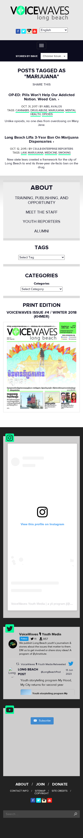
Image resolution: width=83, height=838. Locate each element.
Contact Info (19, 790)
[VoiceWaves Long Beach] (41, 12)
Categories (41, 284)
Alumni (41, 231)
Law (24, 152)
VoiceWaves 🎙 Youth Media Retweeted (43, 664)
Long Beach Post (28, 671)
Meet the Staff (41, 212)
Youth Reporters (41, 221)
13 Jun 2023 (69, 672)
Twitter (23, 31)
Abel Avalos (53, 106)
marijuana (56, 110)
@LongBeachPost (51, 672)
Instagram (29, 31)
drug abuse (38, 110)
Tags (42, 248)
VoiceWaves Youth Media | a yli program (38, 603)
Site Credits (59, 790)
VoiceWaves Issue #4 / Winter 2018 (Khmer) (42, 314)
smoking (64, 152)
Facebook (18, 31)
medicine (51, 152)
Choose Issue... (53, 56)
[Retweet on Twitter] (17, 664)
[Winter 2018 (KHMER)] (41, 367)
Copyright (41, 793)
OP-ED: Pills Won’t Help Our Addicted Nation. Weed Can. (42, 97)
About (42, 188)
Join (40, 784)
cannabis (22, 110)
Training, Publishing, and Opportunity (41, 200)
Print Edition (41, 305)
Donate (60, 784)
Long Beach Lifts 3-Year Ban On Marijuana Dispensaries (42, 139)
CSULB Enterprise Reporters (53, 149)
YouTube (34, 31)
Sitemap (40, 790)
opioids (47, 114)
